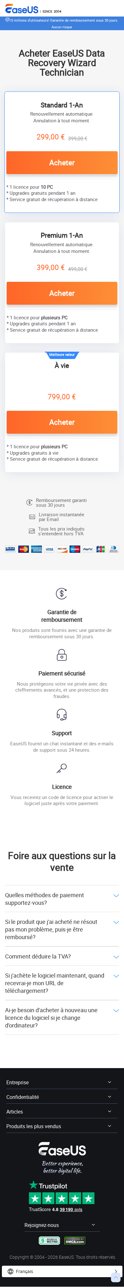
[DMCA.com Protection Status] (75, 1240)
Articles (14, 1111)
